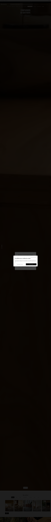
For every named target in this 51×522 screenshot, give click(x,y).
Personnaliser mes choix (20, 264)
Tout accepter (31, 264)
